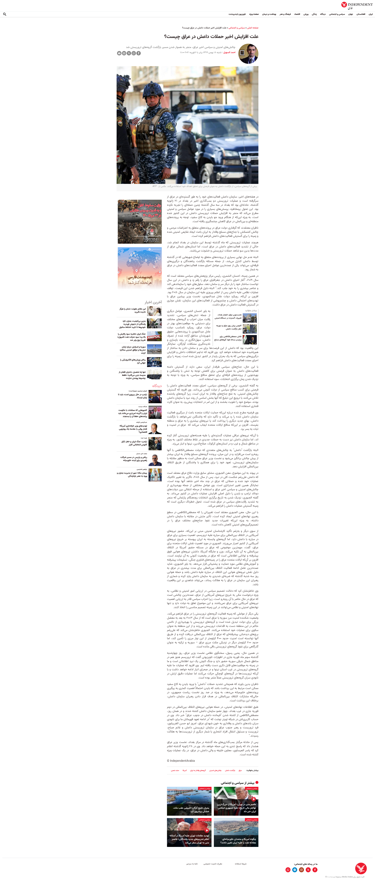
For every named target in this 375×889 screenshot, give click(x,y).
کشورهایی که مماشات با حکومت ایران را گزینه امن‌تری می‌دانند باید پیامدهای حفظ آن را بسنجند (132, 413)
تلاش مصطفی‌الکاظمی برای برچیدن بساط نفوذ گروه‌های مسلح (228, 338)
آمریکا (185, 770)
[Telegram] (294, 869)
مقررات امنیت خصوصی (212, 864)
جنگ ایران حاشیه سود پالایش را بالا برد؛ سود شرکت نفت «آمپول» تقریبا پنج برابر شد (131, 337)
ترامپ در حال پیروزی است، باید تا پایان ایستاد (132, 396)
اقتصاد (297, 14)
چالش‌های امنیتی (215, 770)
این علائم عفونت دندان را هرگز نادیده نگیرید (133, 310)
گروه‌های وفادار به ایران (198, 770)
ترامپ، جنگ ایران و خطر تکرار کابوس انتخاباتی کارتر (134, 443)
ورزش (306, 14)
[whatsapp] (287, 869)
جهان (350, 14)
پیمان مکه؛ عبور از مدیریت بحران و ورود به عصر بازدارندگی (132, 474)
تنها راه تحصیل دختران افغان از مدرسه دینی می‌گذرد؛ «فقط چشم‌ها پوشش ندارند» (132, 375)
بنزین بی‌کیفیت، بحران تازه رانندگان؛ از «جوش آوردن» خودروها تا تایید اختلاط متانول (132, 324)
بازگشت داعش (230, 770)
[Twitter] (129, 53)
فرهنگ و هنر (285, 14)
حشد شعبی (175, 770)
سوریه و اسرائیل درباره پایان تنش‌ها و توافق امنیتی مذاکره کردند (133, 350)
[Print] (119, 53)
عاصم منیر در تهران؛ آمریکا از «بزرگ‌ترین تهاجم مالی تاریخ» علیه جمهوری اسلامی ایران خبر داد (236, 808)
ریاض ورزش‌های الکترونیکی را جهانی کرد (133, 361)
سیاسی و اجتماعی (337, 14)
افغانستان (361, 14)
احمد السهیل (229, 52)
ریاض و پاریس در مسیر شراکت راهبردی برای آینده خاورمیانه (133, 459)
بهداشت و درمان (269, 14)
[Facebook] (138, 53)
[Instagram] (301, 869)
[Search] (4, 14)
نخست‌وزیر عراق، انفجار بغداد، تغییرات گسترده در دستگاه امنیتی (228, 316)
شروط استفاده (241, 864)
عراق (240, 770)
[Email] (124, 53)
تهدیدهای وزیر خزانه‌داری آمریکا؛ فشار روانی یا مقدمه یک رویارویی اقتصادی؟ (133, 429)
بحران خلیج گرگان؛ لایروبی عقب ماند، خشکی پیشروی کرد (191, 809)
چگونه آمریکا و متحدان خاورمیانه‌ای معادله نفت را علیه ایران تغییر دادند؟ (238, 841)
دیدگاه (323, 14)
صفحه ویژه (254, 14)
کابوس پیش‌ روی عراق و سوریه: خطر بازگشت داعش (229, 327)
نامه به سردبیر (192, 864)
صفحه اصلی (252, 28)
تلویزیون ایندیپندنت (237, 14)
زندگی (314, 14)
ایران (371, 14)
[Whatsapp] (134, 53)
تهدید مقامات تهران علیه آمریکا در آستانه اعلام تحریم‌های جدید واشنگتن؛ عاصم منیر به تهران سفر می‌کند (189, 839)
